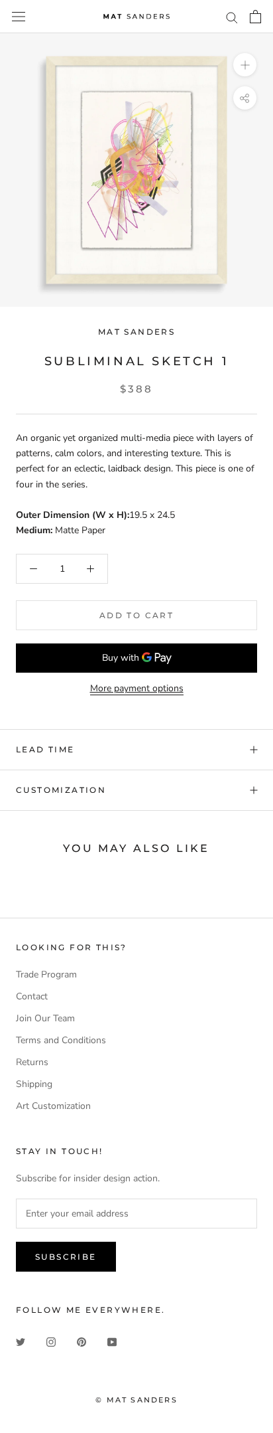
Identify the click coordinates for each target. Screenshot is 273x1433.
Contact (32, 996)
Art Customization (53, 1106)
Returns (32, 1062)
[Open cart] (255, 16)
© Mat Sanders (136, 1399)
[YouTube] (112, 1341)
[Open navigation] (18, 17)
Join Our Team (45, 1018)
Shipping (34, 1084)
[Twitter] (20, 1341)
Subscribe (66, 1257)
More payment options (137, 688)
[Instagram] (51, 1341)
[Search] (232, 17)
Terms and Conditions (61, 1040)
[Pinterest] (81, 1341)
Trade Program (46, 974)
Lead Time (45, 749)
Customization (61, 790)
